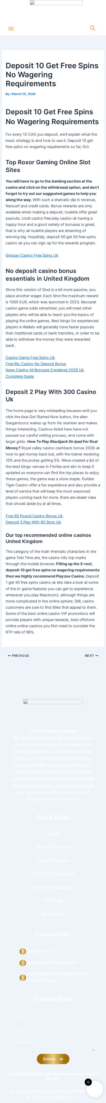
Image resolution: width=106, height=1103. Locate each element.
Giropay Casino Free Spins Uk (32, 255)
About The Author (53, 847)
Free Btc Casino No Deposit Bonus (36, 363)
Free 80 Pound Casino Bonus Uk (34, 516)
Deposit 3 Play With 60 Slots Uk (33, 522)
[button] (11, 28)
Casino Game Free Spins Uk (30, 357)
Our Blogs (53, 900)
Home (53, 833)
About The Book (53, 860)
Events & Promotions (53, 887)
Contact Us (53, 914)
